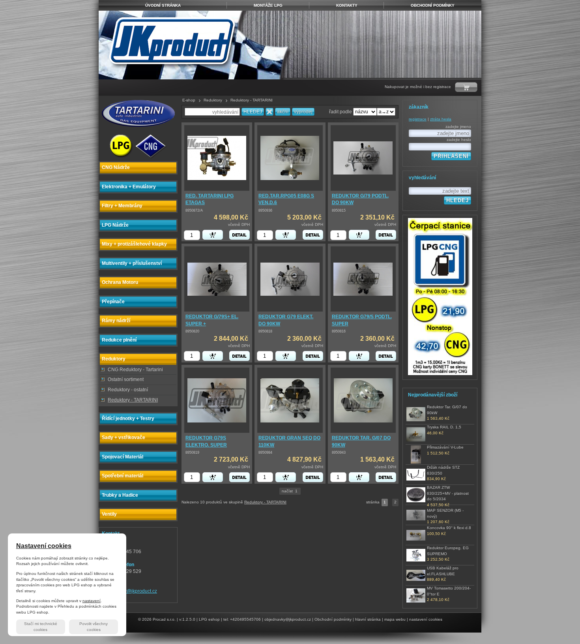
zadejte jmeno (458, 126)
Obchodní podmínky (333, 619)
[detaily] (239, 235)
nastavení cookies (425, 619)
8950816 (339, 331)
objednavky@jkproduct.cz (129, 591)
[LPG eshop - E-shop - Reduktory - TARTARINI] (196, 45)
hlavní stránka (368, 619)
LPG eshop (209, 619)
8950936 (265, 210)
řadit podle (340, 112)
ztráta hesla (440, 119)
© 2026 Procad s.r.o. (157, 619)
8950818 (265, 331)
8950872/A (194, 210)
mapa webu (395, 619)
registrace (418, 119)
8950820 (192, 331)
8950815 (339, 210)
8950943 (339, 452)
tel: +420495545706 (242, 619)
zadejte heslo (459, 139)
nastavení (91, 601)
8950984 (265, 452)
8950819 (192, 452)
